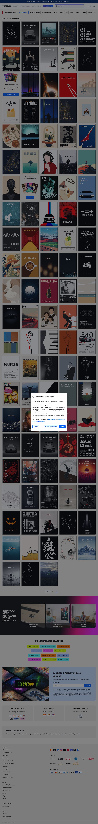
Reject (36, 426)
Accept (62, 426)
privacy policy (52, 419)
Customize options (51, 426)
